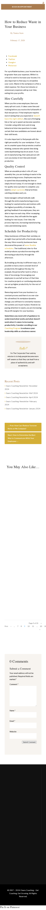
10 (29, 626)
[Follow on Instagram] (21, 370)
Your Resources (11, 853)
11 (33, 626)
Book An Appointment (22, 7)
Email (12, 721)
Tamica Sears (18, 33)
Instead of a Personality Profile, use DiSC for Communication (20, 583)
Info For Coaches (12, 858)
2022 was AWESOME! (20, 539)
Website (13, 731)
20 (41, 626)
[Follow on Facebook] (16, 370)
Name (12, 710)
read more (13, 522)
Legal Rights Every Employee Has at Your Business (20, 497)
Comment (14, 684)
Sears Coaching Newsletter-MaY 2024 (22, 393)
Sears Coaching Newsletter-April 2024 (22, 397)
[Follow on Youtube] (25, 370)
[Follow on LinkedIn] (30, 370)
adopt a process (18, 190)
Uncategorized (26, 504)
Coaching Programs (13, 863)
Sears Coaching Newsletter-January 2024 (23, 408)
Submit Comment (29, 742)
